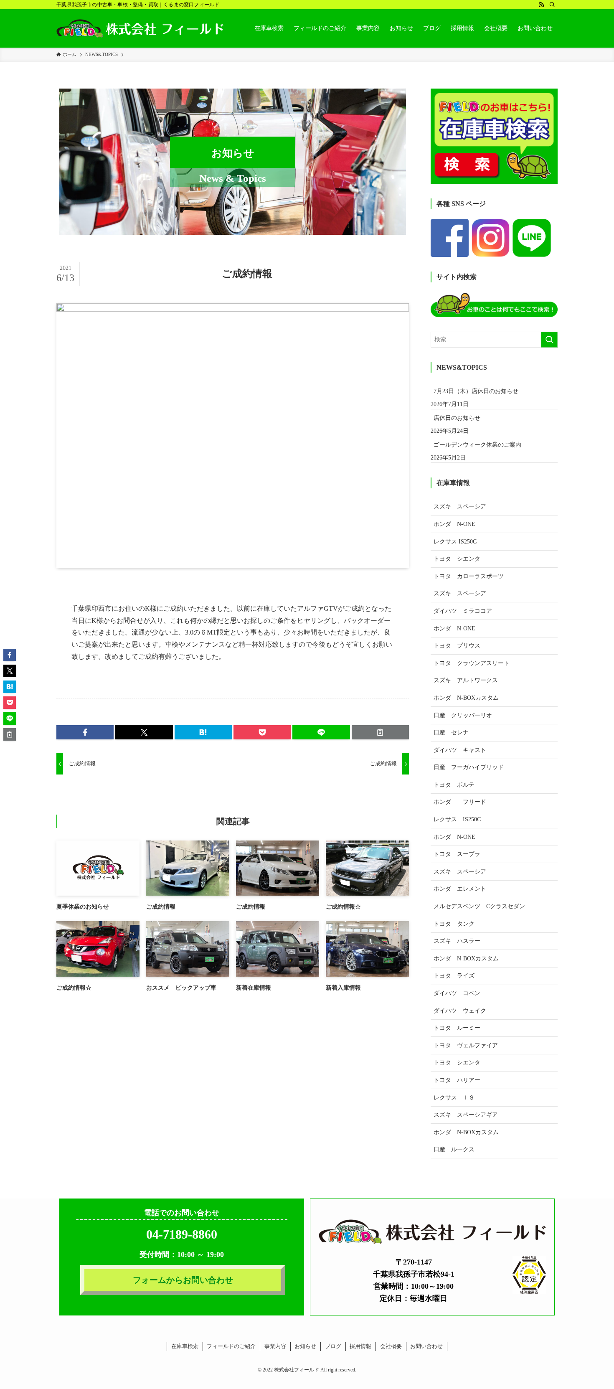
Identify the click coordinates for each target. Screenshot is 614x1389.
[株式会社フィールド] (139, 28)
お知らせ (305, 1346)
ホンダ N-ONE (454, 524)
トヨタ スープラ (457, 854)
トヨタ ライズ (454, 976)
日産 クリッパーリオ (463, 715)
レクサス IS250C (455, 541)
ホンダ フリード (466, 802)
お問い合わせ (426, 1346)
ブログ (333, 1346)
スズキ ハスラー (457, 941)
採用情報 (360, 1346)
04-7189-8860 (181, 1234)
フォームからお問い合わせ (183, 1280)
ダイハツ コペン (457, 993)
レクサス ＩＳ (454, 1097)
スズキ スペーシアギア (466, 1115)
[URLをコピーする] (380, 732)
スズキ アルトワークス (466, 680)
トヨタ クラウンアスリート (472, 663)
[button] (85, 732)
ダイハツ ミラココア (463, 611)
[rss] (541, 4)
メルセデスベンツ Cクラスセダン (479, 906)
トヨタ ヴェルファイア (466, 1045)
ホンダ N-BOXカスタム (466, 698)
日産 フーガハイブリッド (469, 767)
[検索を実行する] (549, 340)
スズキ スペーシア (460, 506)
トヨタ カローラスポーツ (469, 576)
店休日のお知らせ (457, 418)
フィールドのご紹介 (231, 1346)
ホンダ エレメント (460, 889)
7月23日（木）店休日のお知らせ (476, 391)
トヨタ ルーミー (457, 1028)
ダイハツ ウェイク (460, 1011)
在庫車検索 (184, 1346)
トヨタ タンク (454, 924)
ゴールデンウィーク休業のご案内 (477, 445)
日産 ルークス (454, 1149)
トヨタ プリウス (457, 645)
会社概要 (391, 1346)
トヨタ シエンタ (457, 559)
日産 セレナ (451, 732)
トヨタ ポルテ (454, 785)
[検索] (552, 4)
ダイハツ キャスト (460, 750)
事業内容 (275, 1346)
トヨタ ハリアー (457, 1080)
